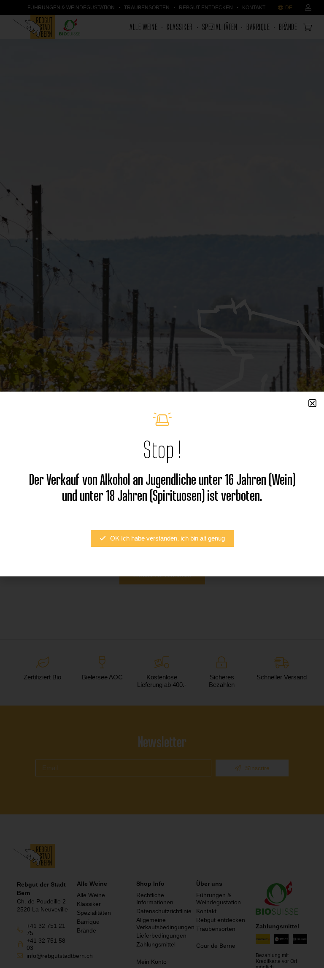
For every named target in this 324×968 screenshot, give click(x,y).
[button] (312, 403)
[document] (162, 484)
